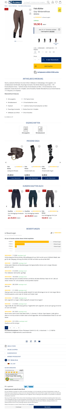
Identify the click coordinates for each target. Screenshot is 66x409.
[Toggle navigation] (6, 2)
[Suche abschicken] (48, 2)
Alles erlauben (47, 407)
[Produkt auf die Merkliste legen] (30, 9)
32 (35, 52)
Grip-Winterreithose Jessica (24, 6)
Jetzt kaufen (48, 66)
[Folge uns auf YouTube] (39, 341)
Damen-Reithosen (13, 6)
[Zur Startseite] (15, 2)
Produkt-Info (51, 48)
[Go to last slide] (6, 162)
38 (42, 52)
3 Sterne (11, 246)
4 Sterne (11, 244)
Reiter (6, 6)
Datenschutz (31, 404)
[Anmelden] (53, 2)
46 (54, 52)
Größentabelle (41, 48)
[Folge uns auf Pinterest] (35, 341)
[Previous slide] (35, 42)
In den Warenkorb (15, 178)
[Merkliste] (56, 2)
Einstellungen (18, 407)
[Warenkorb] (60, 2)
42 (46, 52)
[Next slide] (60, 42)
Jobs (11, 360)
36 (39, 52)
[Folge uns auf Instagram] (26, 341)
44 (50, 52)
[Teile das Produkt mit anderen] (30, 13)
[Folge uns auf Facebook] (31, 341)
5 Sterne (11, 241)
